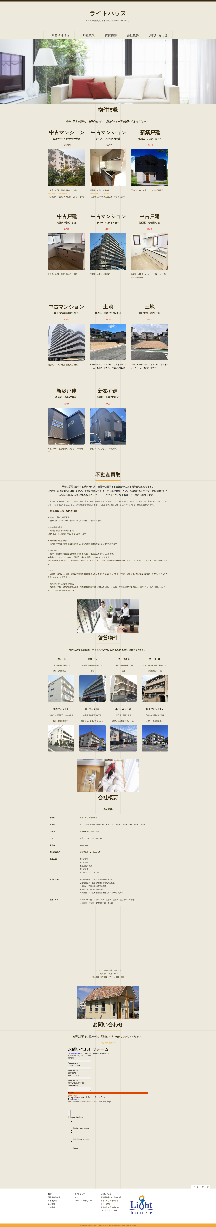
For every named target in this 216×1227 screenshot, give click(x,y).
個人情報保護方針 (109, 1042)
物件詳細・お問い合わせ (57, 193)
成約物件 (51, 1207)
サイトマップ (79, 1194)
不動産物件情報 (59, 35)
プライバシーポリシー (83, 1200)
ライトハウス (108, 13)
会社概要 (133, 35)
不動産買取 (87, 35)
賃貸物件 (111, 35)
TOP (50, 1194)
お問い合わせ (158, 35)
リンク (77, 1197)
